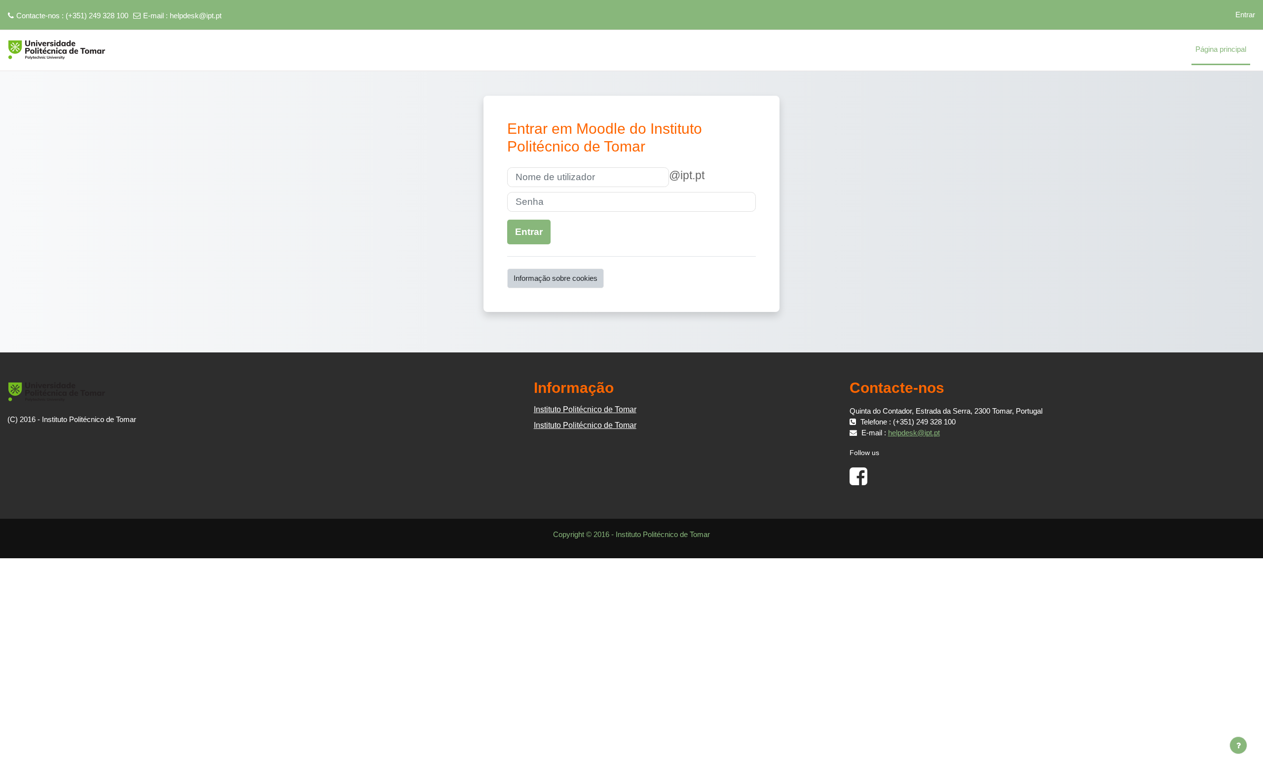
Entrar (1245, 14)
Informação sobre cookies (555, 278)
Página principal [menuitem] (1220, 49)
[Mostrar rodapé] (1238, 745)
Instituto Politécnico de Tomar (585, 409)
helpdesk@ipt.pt (196, 15)
